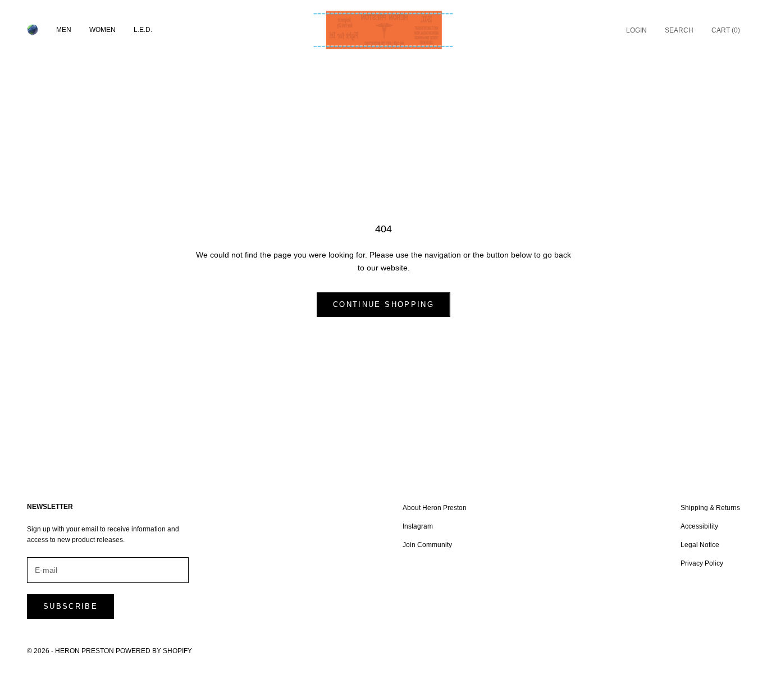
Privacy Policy (702, 563)
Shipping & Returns (710, 508)
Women (102, 30)
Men (63, 30)
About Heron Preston (435, 508)
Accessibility (699, 526)
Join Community (427, 545)
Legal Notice (700, 545)
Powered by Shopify (154, 651)
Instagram (418, 526)
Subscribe (70, 606)
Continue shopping (383, 304)
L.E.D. (143, 30)
